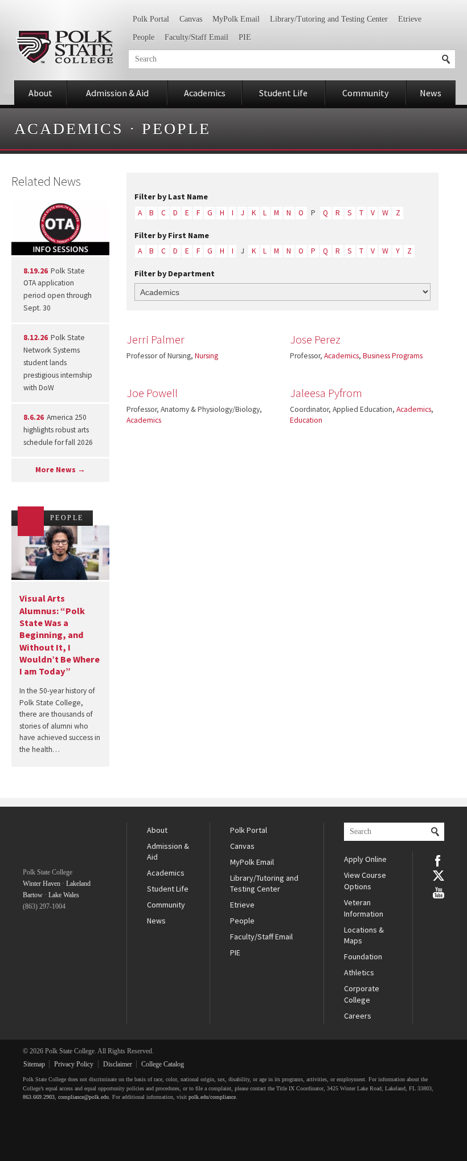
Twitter (438, 876)
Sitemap (34, 1064)
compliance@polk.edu (83, 1097)
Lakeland (78, 884)
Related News (46, 181)
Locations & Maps (364, 935)
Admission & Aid (117, 93)
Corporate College (361, 994)
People (143, 37)
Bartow (33, 895)
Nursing (206, 356)
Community (365, 93)
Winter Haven (41, 884)
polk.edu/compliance (212, 1097)
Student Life (283, 93)
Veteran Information (363, 908)
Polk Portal (151, 19)
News (430, 93)
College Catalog (162, 1064)
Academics (205, 93)
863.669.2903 (39, 1097)
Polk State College (64, 47)
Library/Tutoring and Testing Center (329, 19)
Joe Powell (152, 393)
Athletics (359, 972)
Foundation (363, 956)
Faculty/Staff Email (196, 37)
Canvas (190, 19)
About (40, 93)
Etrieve (409, 19)
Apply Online (365, 859)
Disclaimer (117, 1064)
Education (306, 420)
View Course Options (365, 881)
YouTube (438, 892)
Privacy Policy (73, 1064)
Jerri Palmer (155, 339)
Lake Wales (63, 895)
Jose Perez (315, 339)
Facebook (438, 860)
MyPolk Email (236, 19)
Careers (357, 1016)
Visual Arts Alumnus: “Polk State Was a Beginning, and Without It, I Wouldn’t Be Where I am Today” (59, 634)
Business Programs (393, 356)
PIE (245, 37)
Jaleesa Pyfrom (326, 393)
